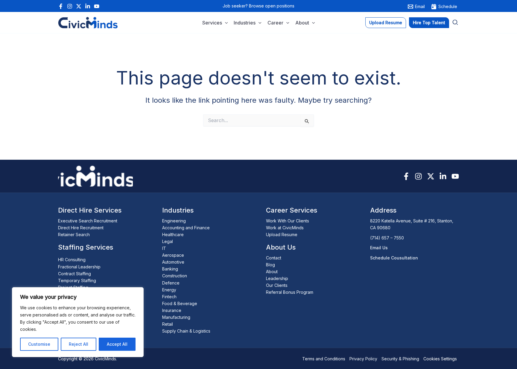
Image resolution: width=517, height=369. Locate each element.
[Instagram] (69, 6)
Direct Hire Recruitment (81, 227)
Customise (39, 344)
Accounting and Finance (186, 227)
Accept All (117, 344)
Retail (167, 324)
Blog (270, 264)
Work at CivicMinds (285, 227)
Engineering (174, 220)
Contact (273, 257)
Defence (171, 282)
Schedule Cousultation (394, 257)
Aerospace (173, 255)
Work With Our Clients (287, 220)
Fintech (169, 296)
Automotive (173, 262)
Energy (169, 289)
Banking (170, 268)
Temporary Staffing (77, 280)
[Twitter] (78, 6)
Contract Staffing (74, 273)
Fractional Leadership (79, 266)
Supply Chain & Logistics (186, 330)
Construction (174, 275)
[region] (78, 322)
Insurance (171, 310)
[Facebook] (60, 6)
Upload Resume (281, 234)
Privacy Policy (363, 358)
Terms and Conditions (323, 358)
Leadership (277, 278)
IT (164, 248)
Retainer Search (74, 234)
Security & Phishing (400, 358)
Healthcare (173, 234)
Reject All (78, 344)
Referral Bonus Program (289, 292)
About (272, 271)
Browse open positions (271, 5)
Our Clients (277, 285)
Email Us (379, 247)
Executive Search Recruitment (87, 220)
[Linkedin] (87, 6)
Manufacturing (176, 317)
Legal (167, 241)
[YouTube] (96, 6)
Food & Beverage (179, 303)
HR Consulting (72, 259)
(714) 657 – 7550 (387, 237)
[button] (225, 23)
